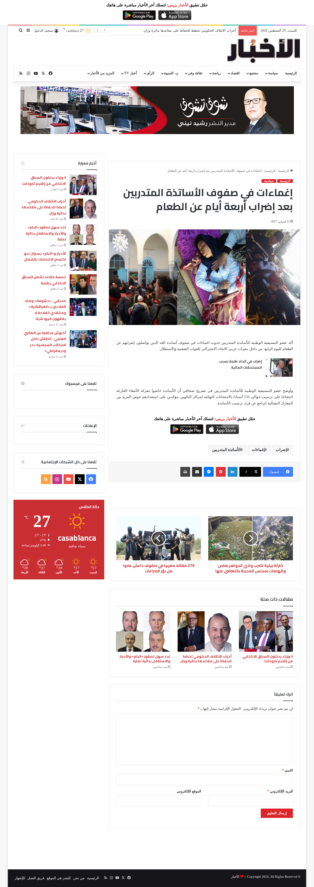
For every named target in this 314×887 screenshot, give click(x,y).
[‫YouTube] (68, 479)
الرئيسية (291, 73)
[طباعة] (185, 472)
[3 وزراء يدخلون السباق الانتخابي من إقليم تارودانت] (266, 631)
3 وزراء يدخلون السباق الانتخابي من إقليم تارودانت (267, 658)
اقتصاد (235, 73)
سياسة (273, 73)
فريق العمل (35, 878)
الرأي (150, 73)
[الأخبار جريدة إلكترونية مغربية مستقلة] (264, 50)
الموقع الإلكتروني (189, 791)
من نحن (79, 878)
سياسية (269, 181)
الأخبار (235, 876)
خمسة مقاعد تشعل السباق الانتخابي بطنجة (44, 280)
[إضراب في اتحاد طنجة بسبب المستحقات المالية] (279, 367)
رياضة (216, 73)
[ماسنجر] (209, 472)
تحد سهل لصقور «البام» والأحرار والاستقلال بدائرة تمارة (144, 658)
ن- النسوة (171, 73)
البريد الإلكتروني (280, 791)
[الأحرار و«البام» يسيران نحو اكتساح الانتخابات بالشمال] (83, 261)
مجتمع (253, 73)
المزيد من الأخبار (102, 73)
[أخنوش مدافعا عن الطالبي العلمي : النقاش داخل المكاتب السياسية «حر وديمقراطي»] (83, 339)
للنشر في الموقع (59, 878)
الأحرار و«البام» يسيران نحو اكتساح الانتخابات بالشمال (45, 256)
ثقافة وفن (195, 73)
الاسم (287, 770)
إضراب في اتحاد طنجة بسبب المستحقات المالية (240, 364)
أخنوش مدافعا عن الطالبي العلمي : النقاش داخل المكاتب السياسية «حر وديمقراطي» (45, 342)
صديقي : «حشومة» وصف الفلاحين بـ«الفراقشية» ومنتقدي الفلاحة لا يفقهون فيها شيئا (45, 310)
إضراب (281, 450)
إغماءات (258, 450)
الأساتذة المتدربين (226, 450)
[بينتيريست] (221, 472)
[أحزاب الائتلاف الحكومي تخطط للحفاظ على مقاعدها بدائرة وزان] (205, 631)
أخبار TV (130, 73)
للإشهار (20, 878)
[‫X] (80, 479)
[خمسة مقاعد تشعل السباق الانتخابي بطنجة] (83, 284)
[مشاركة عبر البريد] (197, 472)
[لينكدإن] (232, 472)
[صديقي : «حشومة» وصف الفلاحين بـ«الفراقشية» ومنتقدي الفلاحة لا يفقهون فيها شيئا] (83, 307)
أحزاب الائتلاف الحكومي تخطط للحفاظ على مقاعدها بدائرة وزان (190, 30)
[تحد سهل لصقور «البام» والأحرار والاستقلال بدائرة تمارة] (143, 631)
